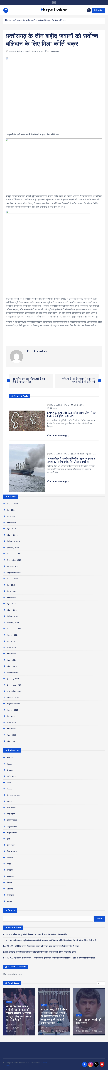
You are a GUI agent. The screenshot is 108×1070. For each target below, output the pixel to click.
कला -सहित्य (11, 808)
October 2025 (13, 566)
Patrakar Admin (15, 51)
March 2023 (12, 741)
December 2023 (14, 685)
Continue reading (57, 436)
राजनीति (10, 870)
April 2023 (11, 735)
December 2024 (14, 629)
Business (10, 758)
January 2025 (13, 622)
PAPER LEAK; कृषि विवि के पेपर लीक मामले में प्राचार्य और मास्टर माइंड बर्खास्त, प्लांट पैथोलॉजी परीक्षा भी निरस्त (41, 946)
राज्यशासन (10, 876)
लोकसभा (10, 889)
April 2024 (11, 660)
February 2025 (13, 616)
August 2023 (12, 710)
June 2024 (11, 648)
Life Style (11, 776)
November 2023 (14, 691)
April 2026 (11, 529)
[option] (19, 1011)
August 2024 (12, 635)
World (27, 51)
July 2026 (11, 510)
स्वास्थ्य (9, 901)
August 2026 (12, 504)
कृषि (8, 839)
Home (8, 20)
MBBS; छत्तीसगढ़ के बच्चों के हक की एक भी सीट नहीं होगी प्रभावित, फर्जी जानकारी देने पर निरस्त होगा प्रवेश (39, 952)
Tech (9, 783)
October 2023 (13, 697)
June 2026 (11, 516)
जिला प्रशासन (11, 851)
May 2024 (11, 654)
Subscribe (98, 10)
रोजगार (9, 883)
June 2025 (11, 591)
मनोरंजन (10, 858)
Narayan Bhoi (56, 405)
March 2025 (12, 610)
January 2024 (13, 679)
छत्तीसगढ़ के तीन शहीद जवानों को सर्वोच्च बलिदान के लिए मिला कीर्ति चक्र (39, 20)
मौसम (9, 864)
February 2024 (13, 672)
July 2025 (11, 585)
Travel (10, 789)
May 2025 (11, 598)
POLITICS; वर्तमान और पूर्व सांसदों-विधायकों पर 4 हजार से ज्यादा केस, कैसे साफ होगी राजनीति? (35, 935)
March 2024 (12, 666)
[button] (99, 983)
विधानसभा (10, 895)
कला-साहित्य (11, 814)
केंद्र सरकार (11, 845)
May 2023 (11, 729)
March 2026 (12, 535)
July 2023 (11, 716)
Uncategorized (13, 795)
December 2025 (14, 554)
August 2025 (12, 579)
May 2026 (11, 523)
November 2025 (14, 560)
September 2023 (14, 704)
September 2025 (14, 572)
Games (10, 770)
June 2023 (11, 723)
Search (11, 910)
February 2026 (13, 541)
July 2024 (11, 641)
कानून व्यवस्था (11, 820)
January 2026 (13, 548)
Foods (9, 764)
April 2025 (11, 604)
